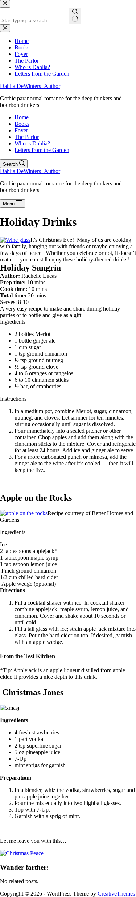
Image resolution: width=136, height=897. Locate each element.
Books (22, 124)
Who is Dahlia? (32, 143)
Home (22, 117)
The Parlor (27, 137)
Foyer (21, 130)
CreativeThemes (116, 893)
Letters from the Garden (42, 150)
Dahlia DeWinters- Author (30, 86)
